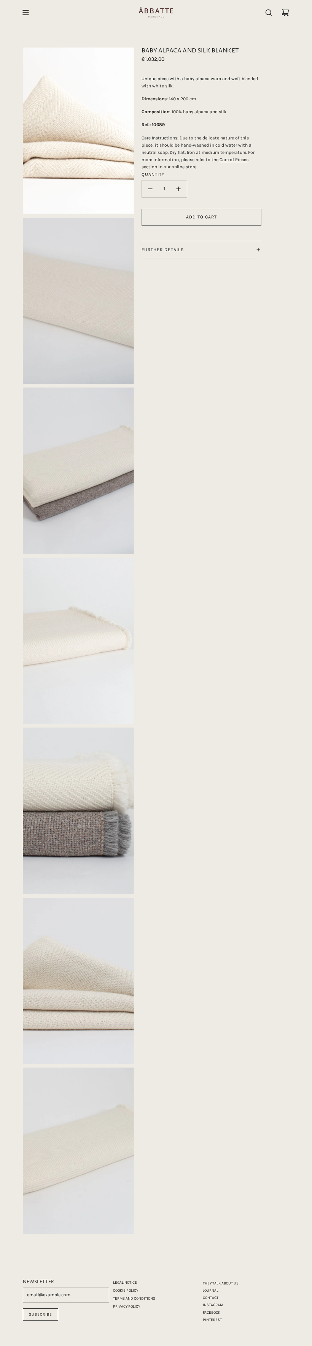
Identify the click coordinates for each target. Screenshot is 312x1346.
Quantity (153, 174)
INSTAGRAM (213, 1305)
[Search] (268, 12)
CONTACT (210, 1297)
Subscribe (40, 1314)
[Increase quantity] (178, 188)
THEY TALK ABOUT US (221, 1283)
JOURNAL (210, 1290)
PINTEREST (212, 1320)
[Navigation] (25, 12)
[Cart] (285, 12)
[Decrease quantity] (150, 188)
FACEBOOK (211, 1312)
